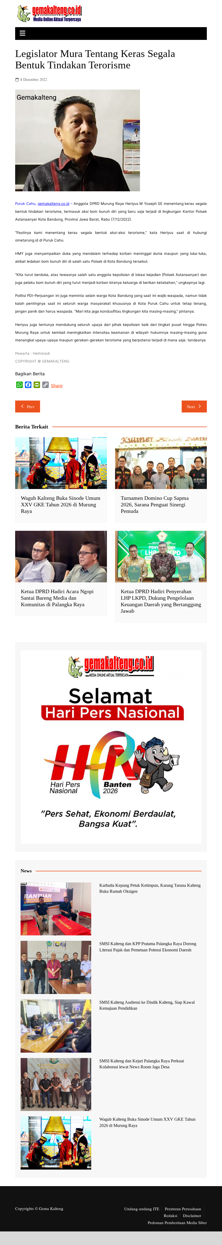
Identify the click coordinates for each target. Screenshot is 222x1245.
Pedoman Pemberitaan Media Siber (177, 1222)
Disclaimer (192, 1215)
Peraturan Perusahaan (183, 1208)
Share (57, 385)
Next (191, 406)
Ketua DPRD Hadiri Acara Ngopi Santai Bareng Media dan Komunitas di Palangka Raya (57, 597)
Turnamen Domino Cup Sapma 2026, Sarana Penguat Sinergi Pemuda (155, 504)
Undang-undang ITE (141, 1208)
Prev (31, 406)
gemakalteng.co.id (53, 203)
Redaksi (170, 1215)
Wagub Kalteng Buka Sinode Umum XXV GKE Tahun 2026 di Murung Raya (60, 504)
